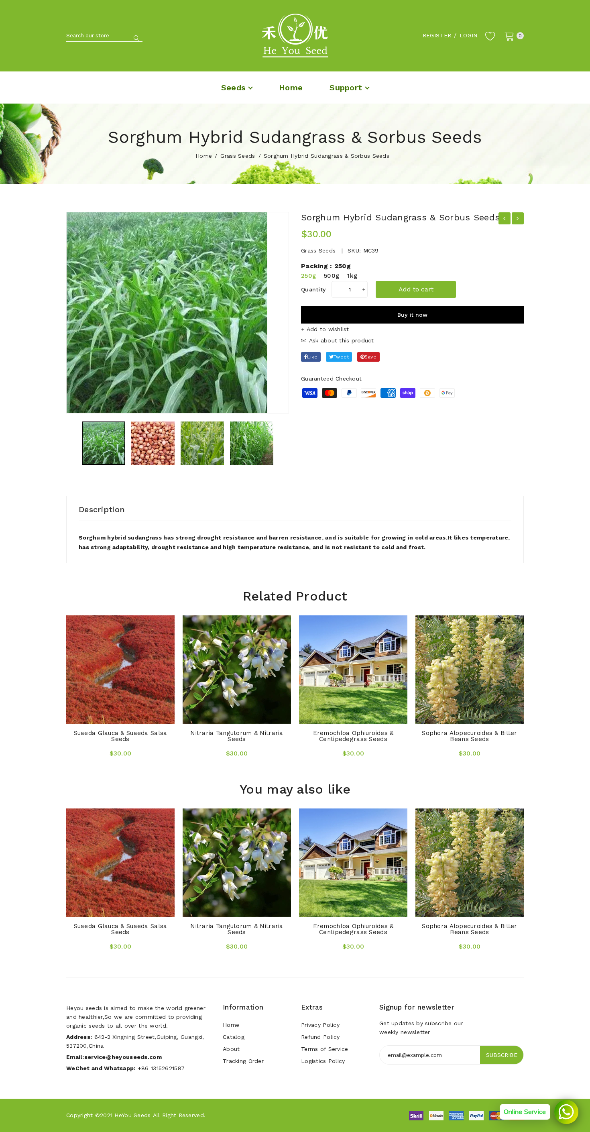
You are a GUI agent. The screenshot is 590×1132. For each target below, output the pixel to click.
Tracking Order (243, 1061)
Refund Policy (320, 1037)
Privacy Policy (320, 1025)
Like (312, 357)
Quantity (313, 289)
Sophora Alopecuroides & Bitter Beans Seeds (469, 736)
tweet (341, 357)
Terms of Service (324, 1049)
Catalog (233, 1037)
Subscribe (501, 1055)
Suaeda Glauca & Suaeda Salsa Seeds (120, 736)
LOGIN (468, 35)
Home (203, 156)
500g (331, 276)
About (231, 1049)
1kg (352, 276)
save (370, 357)
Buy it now (412, 315)
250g (308, 276)
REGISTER (437, 35)
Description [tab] (102, 509)
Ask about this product (340, 340)
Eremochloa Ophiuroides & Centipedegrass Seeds (353, 736)
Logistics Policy (323, 1061)
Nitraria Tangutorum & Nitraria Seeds (236, 736)
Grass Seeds (237, 156)
